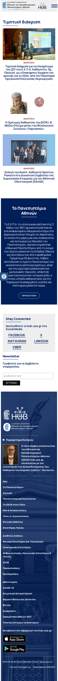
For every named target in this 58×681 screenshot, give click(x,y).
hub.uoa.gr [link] (45, 630)
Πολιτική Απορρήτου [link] (20, 667)
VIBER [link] (17, 347)
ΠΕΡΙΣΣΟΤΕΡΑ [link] (29, 295)
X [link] (41, 335)
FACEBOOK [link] (17, 335)
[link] (4, 276)
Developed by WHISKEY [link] (44, 667)
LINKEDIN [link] (41, 341)
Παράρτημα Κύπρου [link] (19, 440)
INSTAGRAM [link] (17, 341)
